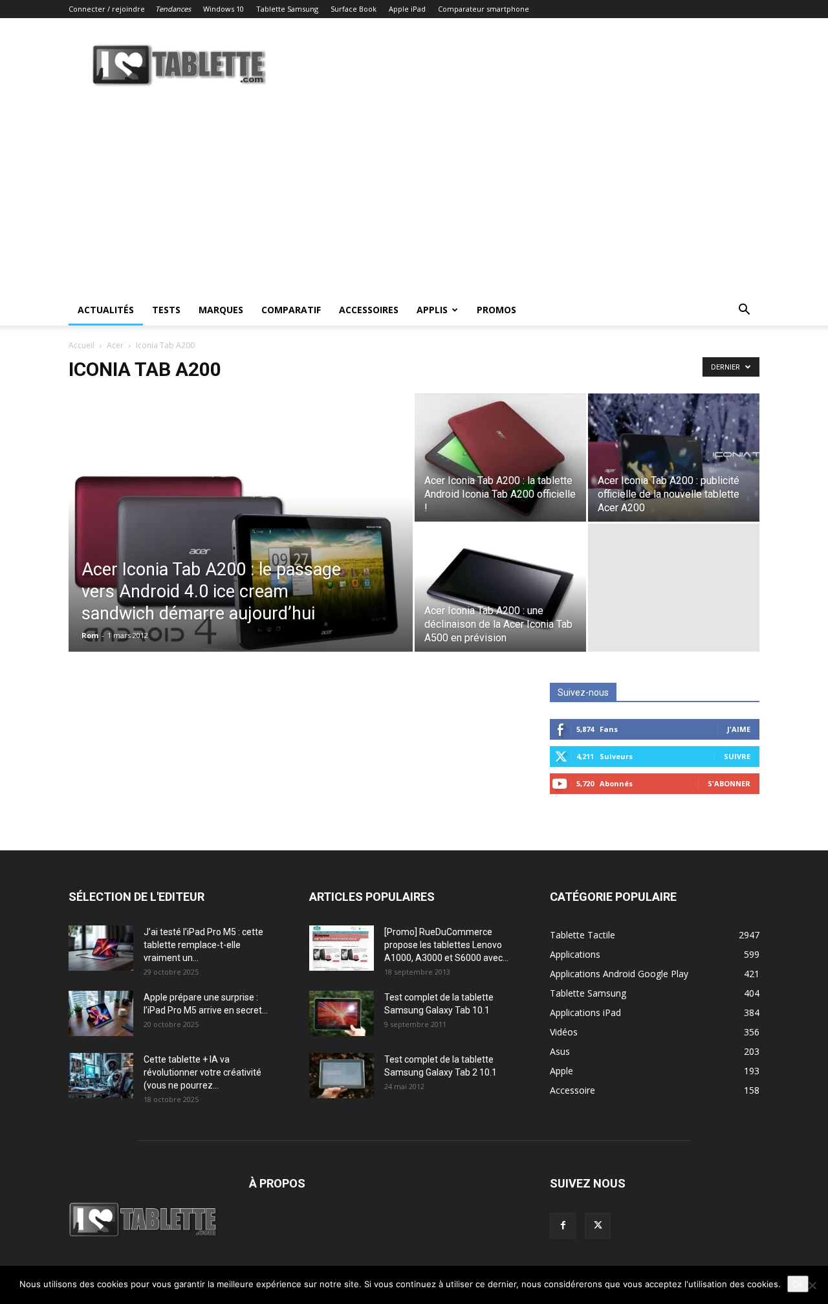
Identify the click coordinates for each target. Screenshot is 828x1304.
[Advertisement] (414, 197)
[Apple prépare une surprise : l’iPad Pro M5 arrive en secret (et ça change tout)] (101, 1013)
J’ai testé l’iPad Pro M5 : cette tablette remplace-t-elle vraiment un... (203, 945)
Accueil (81, 345)
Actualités (106, 310)
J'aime (738, 729)
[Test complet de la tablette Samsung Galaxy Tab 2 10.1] (341, 1075)
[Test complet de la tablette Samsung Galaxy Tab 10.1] (341, 1013)
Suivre (737, 756)
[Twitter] (598, 1226)
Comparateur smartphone (483, 9)
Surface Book (353, 9)
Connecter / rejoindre (107, 9)
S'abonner (729, 783)
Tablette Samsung (287, 9)
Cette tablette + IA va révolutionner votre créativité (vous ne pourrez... (202, 1072)
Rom (90, 635)
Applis (432, 310)
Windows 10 (223, 9)
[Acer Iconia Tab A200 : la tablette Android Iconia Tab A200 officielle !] (500, 457)
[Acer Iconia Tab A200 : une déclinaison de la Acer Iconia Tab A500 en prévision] (500, 588)
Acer (115, 345)
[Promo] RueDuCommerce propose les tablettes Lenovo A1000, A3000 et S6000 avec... (446, 945)
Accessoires (368, 310)
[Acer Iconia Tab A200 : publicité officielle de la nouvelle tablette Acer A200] (673, 457)
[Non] (811, 1285)
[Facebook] (563, 1226)
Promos (496, 310)
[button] (743, 311)
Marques (221, 310)
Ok (797, 1284)
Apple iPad (407, 9)
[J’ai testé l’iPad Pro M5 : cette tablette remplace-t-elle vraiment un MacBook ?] (101, 948)
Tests (166, 310)
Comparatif (291, 310)
